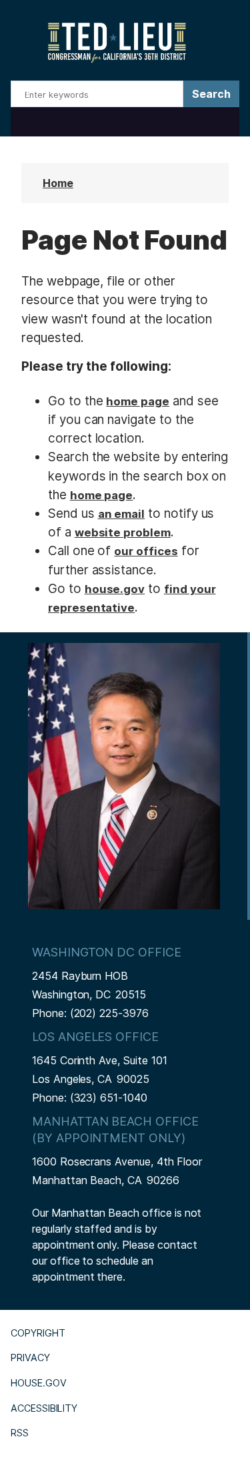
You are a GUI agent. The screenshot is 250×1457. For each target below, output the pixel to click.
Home (58, 183)
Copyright (38, 1333)
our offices (145, 551)
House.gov (39, 1382)
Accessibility (44, 1408)
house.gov (115, 589)
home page (137, 401)
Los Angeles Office (95, 1037)
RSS (20, 1432)
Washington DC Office (106, 952)
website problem (123, 532)
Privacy (30, 1357)
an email (121, 513)
